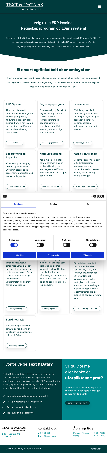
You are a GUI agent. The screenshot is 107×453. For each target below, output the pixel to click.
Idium (19, 448)
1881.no (37, 448)
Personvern (95, 449)
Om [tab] (88, 204)
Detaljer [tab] (53, 204)
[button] (14, 143)
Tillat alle (88, 255)
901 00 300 (45, 433)
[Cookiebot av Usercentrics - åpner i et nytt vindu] (92, 196)
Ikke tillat (20, 255)
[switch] (40, 245)
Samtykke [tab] (18, 204)
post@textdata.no (48, 436)
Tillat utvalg (53, 255)
